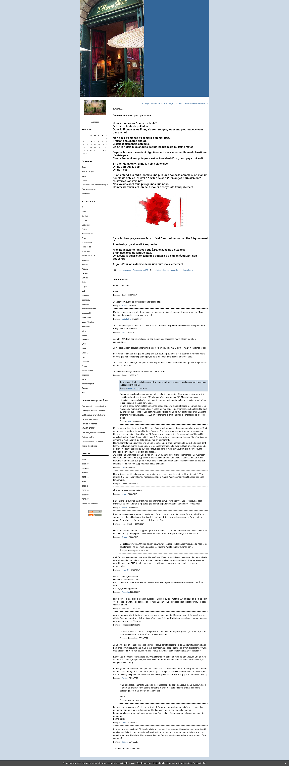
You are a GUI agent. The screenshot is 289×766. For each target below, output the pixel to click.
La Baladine (126, 319)
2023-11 (85, 486)
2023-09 (85, 495)
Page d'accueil (175, 103)
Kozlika (85, 269)
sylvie (124, 494)
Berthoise (85, 216)
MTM (84, 344)
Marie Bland (86, 317)
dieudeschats (87, 234)
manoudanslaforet (89, 309)
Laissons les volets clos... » (195, 103)
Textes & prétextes (89, 446)
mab (83, 291)
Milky (84, 331)
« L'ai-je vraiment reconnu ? (154, 103)
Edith (84, 238)
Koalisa (124, 742)
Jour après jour (88, 171)
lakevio (124, 507)
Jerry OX (125, 570)
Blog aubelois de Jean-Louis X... (95, 406)
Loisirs (84, 180)
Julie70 (84, 265)
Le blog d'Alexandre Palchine (93, 415)
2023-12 (85, 482)
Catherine (86, 225)
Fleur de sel (86, 247)
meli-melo (85, 326)
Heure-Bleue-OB (88, 256)
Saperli (84, 379)
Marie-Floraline (88, 322)
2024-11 (85, 459)
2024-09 (85, 468)
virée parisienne (168, 270)
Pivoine (124, 678)
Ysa (83, 393)
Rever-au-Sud (87, 371)
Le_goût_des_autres (90, 419)
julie (129, 421)
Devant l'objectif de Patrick (92, 442)
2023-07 (85, 499)
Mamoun (85, 304)
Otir (83, 357)
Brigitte (84, 220)
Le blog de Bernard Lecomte (93, 411)
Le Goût (85, 278)
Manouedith (86, 313)
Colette (84, 229)
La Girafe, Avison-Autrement (93, 433)
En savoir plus (199, 763)
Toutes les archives (90, 504)
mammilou (86, 300)
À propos (95, 122)
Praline (84, 366)
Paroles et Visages (89, 424)
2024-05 (85, 473)
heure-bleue (133, 389)
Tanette (85, 388)
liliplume (85, 282)
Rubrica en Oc (88, 437)
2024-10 (85, 464)
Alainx (84, 211)
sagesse (85, 375)
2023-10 (85, 490)
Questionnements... (90, 189)
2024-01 (85, 477)
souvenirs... (86, 194)
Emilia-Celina (87, 242)
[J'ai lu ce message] (285, 763)
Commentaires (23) (141, 270)
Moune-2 (85, 340)
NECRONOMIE (88, 428)
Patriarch (85, 362)
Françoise (86, 251)
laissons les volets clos (185, 270)
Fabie (124, 723)
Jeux (84, 167)
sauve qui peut (88, 384)
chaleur (158, 270)
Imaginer (85, 260)
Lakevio (85, 273)
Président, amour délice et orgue (95, 185)
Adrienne (85, 207)
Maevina (85, 296)
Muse (84, 348)
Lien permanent (125, 270)
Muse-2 (85, 353)
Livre (84, 176)
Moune (84, 335)
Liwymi (84, 287)
